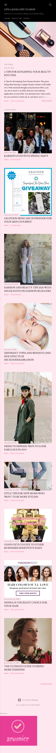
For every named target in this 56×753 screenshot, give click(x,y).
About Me (17, 18)
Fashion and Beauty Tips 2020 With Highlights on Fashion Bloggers (27, 289)
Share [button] (6, 101)
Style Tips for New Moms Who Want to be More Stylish (24, 495)
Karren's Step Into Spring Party (26, 155)
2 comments (16, 225)
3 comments (16, 159)
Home (7, 18)
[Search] (50, 4)
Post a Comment (17, 101)
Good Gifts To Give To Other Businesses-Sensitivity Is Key (24, 546)
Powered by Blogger (30, 700)
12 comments (16, 295)
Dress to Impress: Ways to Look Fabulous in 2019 (25, 447)
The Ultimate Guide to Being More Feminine (24, 667)
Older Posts (46, 684)
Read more (47, 101)
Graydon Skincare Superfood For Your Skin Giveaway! (28, 220)
